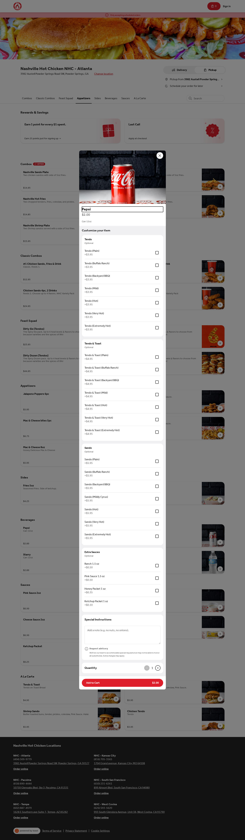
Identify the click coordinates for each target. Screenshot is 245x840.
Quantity (90, 668)
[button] (122, 177)
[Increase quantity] (157, 668)
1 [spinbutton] (152, 668)
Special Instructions (98, 619)
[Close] (159, 155)
